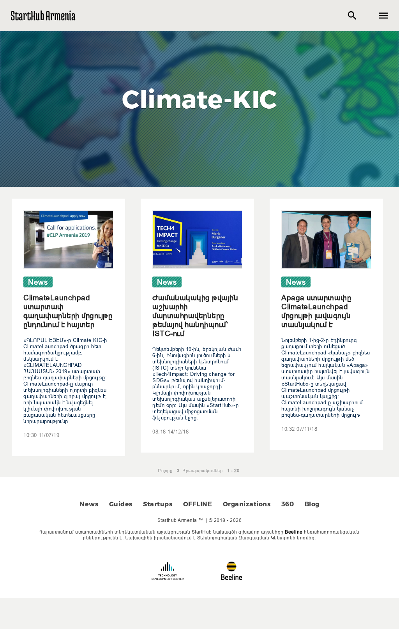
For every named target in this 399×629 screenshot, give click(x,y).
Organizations (247, 504)
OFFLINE (197, 504)
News (88, 504)
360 (287, 504)
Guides (120, 504)
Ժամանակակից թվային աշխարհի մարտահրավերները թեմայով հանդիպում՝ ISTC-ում (195, 315)
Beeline (294, 532)
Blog (312, 504)
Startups (157, 504)
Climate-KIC (199, 99)
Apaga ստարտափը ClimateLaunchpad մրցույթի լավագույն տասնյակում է (316, 311)
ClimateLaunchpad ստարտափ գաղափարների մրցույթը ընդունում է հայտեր (67, 311)
